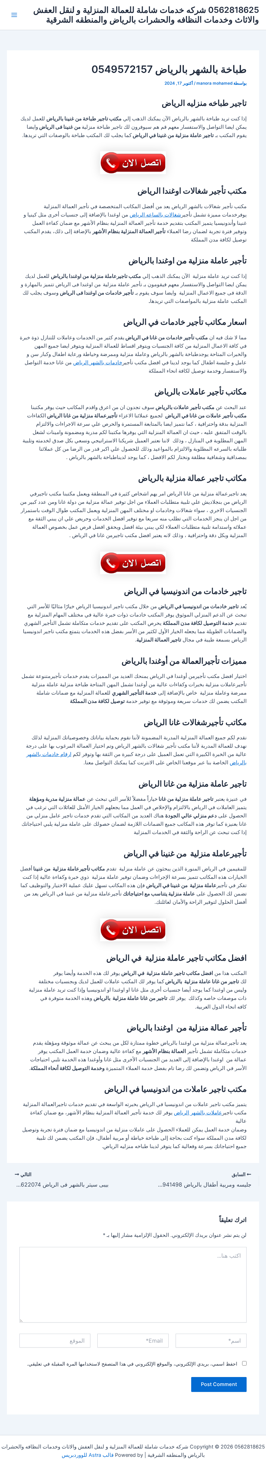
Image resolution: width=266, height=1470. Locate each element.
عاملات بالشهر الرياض (198, 1113)
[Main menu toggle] (14, 15)
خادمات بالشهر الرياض (97, 362)
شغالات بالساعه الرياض (155, 215)
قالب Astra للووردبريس (88, 1455)
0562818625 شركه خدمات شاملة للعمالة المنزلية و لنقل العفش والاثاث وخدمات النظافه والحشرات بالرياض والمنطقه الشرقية (146, 15)
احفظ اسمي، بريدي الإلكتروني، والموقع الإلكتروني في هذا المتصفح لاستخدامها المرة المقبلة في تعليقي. (132, 1364)
